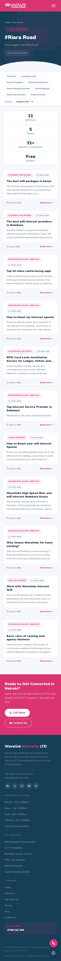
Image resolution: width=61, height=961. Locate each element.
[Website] (36, 786)
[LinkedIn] (29, 786)
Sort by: (9, 101)
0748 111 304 (15, 930)
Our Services (11, 899)
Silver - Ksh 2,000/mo (16, 808)
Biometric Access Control (18, 853)
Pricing (8, 905)
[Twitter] (15, 786)
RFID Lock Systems (15, 859)
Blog (7, 911)
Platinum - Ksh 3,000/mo (17, 820)
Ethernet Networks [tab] (38, 82)
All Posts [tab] (11, 76)
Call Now (19, 712)
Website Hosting (13, 865)
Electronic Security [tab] (16, 94)
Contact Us (20, 723)
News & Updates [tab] (15, 82)
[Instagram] (22, 786)
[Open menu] (53, 6)
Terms (22, 955)
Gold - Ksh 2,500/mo (15, 814)
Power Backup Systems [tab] (18, 88)
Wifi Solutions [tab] (42, 88)
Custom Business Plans (17, 826)
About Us (10, 893)
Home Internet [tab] (37, 94)
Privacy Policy (11, 955)
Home (8, 22)
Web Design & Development (20, 841)
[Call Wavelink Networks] (53, 943)
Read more (46, 202)
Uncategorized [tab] (28, 76)
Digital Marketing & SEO (17, 871)
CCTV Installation (14, 847)
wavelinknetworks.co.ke (37, 955)
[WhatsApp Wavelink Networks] (53, 953)
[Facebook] (8, 786)
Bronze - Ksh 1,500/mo (17, 802)
